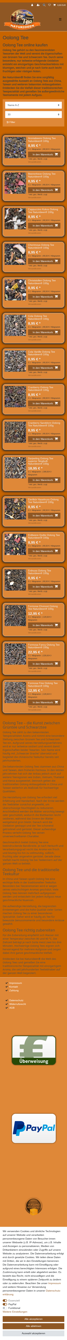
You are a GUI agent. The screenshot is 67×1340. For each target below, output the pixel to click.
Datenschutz (16, 1000)
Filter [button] (12, 122)
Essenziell (14, 1300)
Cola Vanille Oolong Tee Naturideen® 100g (41, 353)
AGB (11, 1007)
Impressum (15, 983)
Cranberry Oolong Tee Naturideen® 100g (40, 388)
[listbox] (15, 147)
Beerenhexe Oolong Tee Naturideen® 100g (42, 175)
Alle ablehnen (33, 1326)
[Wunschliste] (49, 5)
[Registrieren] (39, 5)
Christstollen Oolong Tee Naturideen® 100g (42, 281)
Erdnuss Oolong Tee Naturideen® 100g (39, 572)
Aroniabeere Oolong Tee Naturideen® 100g (42, 139)
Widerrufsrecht (17, 1004)
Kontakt (13, 986)
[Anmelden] (32, 5)
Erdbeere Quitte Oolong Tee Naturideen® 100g (44, 536)
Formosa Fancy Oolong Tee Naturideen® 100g (44, 646)
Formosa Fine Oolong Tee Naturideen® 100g (43, 684)
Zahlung (14, 990)
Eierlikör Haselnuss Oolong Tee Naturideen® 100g (43, 501)
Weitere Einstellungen (15, 1311)
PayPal (12, 1304)
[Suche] (44, 5)
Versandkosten (34, 162)
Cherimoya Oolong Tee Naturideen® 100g (41, 246)
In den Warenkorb (43, 154)
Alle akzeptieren (33, 1319)
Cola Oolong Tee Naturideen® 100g (38, 317)
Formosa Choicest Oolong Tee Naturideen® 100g (43, 607)
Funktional (14, 1308)
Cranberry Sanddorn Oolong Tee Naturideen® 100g (44, 424)
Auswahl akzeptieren (33, 1333)
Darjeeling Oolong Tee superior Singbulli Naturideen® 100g (40, 461)
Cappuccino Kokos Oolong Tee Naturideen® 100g (43, 210)
